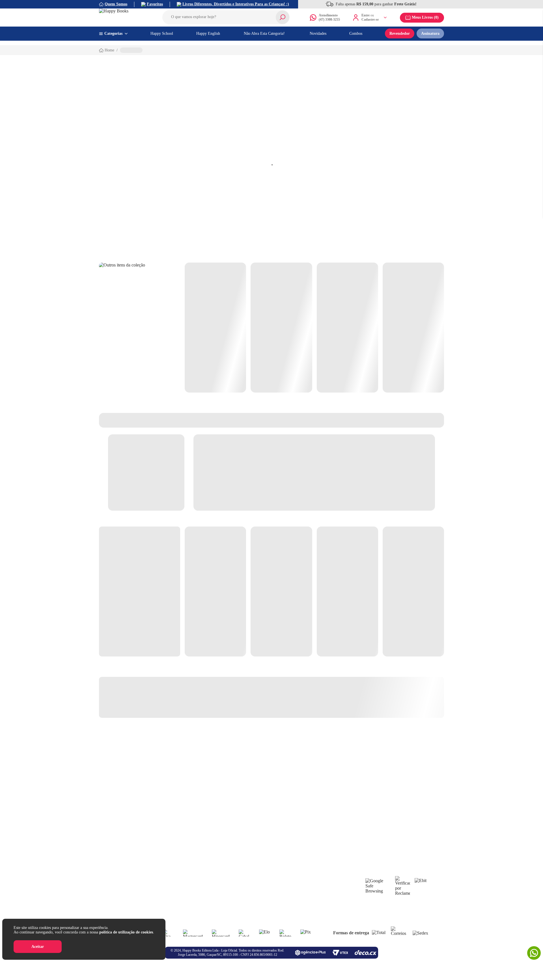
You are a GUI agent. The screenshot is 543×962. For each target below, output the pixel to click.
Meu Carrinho (174, 889)
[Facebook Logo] (253, 853)
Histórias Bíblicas (270, 910)
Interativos (316, 889)
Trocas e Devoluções (128, 903)
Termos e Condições (128, 910)
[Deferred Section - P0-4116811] (314, 328)
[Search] (282, 17)
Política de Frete (125, 896)
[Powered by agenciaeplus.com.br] (310, 952)
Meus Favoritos (175, 896)
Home (109, 50)
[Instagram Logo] (265, 853)
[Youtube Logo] (290, 853)
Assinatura (430, 33)
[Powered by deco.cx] (365, 952)
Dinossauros (317, 883)
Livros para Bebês (270, 883)
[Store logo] (124, 17)
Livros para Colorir (271, 889)
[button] (226, 17)
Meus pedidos (174, 903)
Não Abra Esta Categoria (327, 876)
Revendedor (399, 33)
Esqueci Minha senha (180, 876)
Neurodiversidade (270, 903)
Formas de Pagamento (129, 917)
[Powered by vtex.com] (340, 952)
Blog (212, 883)
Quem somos (122, 876)
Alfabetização (267, 876)
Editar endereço (175, 883)
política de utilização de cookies (126, 932)
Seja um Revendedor (224, 876)
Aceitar (37, 946)
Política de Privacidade (130, 889)
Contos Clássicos (321, 896)
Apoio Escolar (267, 896)
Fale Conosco (122, 883)
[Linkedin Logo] (277, 853)
